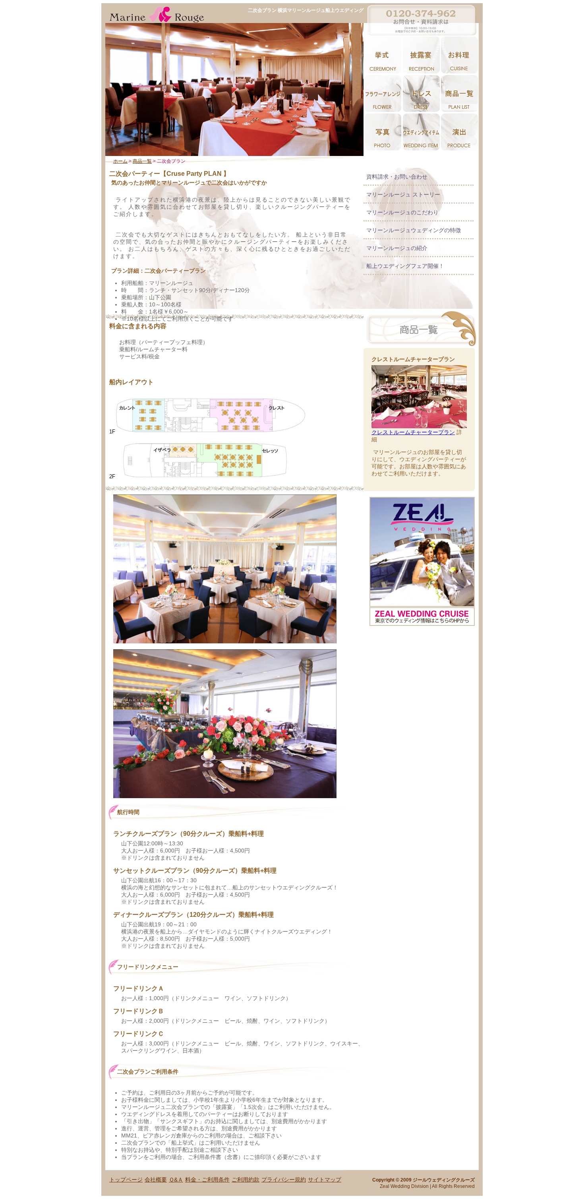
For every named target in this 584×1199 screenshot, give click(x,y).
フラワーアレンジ (383, 93)
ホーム (120, 161)
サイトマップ (324, 1179)
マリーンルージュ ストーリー (403, 194)
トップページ (126, 1179)
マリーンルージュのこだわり (402, 212)
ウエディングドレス (421, 93)
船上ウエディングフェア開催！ (405, 266)
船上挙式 (383, 55)
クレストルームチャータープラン (413, 432)
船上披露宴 (421, 55)
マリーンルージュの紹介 (396, 248)
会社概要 (156, 1179)
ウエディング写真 (383, 132)
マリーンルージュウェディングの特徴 (413, 230)
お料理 (459, 55)
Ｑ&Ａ (176, 1179)
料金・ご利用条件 (207, 1179)
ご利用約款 (245, 1179)
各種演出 (459, 132)
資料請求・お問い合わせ (396, 176)
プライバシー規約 (283, 1179)
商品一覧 (142, 161)
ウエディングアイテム (421, 132)
